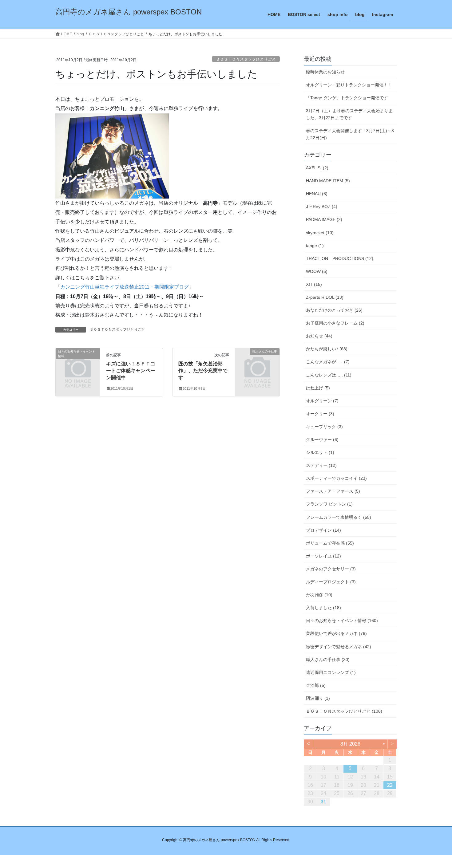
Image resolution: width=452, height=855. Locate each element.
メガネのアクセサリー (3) (331, 568)
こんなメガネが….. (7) (328, 361)
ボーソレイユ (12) (323, 556)
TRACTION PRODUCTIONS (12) (339, 258)
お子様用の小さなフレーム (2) (335, 323)
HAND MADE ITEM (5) (328, 180)
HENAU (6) (316, 193)
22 (390, 785)
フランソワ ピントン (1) (329, 504)
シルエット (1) (320, 452)
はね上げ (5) (318, 387)
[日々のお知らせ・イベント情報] (78, 361)
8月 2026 (350, 744)
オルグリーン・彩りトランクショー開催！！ (349, 84)
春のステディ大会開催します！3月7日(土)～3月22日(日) (350, 134)
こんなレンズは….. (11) (328, 374)
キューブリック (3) (324, 426)
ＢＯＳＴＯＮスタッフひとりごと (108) (344, 711)
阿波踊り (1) (318, 698)
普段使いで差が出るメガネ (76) (336, 633)
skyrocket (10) (320, 232)
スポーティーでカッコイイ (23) (336, 478)
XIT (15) (314, 284)
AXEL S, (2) (317, 167)
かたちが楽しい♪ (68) (326, 348)
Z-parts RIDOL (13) (324, 297)
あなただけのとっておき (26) (334, 310)
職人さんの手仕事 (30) (328, 659)
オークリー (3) (320, 413)
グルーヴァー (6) (322, 439)
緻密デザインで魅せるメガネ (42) (338, 646)
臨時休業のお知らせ (325, 71)
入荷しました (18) (323, 607)
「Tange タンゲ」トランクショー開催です (347, 97)
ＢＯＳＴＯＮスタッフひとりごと (246, 59)
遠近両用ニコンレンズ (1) (331, 672)
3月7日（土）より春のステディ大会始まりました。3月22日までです (349, 114)
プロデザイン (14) (323, 530)
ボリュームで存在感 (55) (330, 543)
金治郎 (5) (316, 685)
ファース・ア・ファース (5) (333, 491)
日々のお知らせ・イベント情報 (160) (342, 620)
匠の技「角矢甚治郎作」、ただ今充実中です (203, 370)
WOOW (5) (316, 271)
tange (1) (315, 245)
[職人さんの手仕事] (257, 361)
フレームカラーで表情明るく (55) (338, 517)
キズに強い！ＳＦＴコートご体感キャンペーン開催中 (130, 370)
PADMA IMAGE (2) (324, 219)
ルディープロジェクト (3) (331, 581)
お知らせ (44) (319, 335)
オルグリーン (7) (322, 400)
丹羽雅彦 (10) (319, 594)
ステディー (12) (321, 465)
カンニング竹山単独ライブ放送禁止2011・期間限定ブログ (124, 287)
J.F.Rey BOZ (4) (321, 206)
